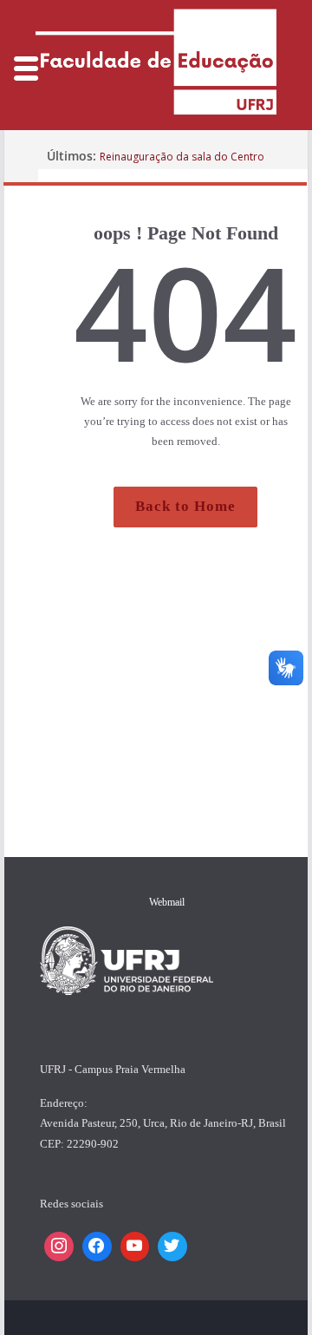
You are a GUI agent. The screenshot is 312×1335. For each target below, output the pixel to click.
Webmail (167, 902)
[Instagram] (59, 1246)
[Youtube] (135, 1246)
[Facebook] (97, 1246)
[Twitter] (172, 1246)
